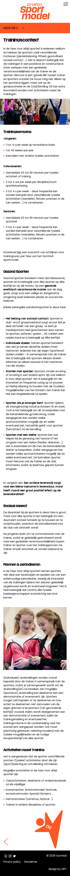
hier (19, 252)
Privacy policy (12, 861)
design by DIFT (57, 869)
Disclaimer (30, 861)
